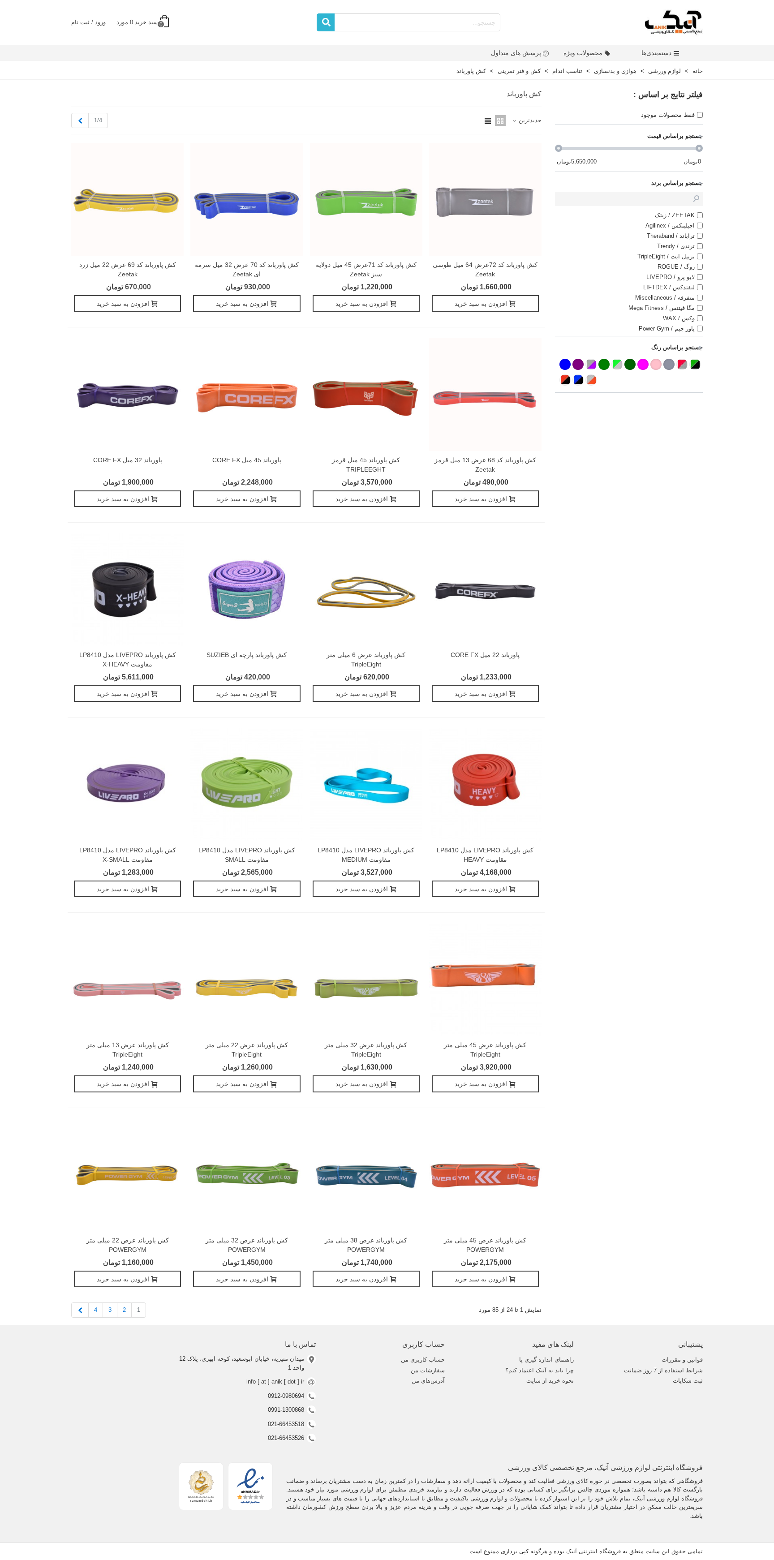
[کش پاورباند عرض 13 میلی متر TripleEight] (127, 980)
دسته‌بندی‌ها (656, 52)
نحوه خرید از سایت (550, 1380)
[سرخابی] (643, 364)
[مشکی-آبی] (578, 380)
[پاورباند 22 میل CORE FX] (485, 589)
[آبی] (565, 364)
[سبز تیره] (630, 364)
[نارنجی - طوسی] (591, 380)
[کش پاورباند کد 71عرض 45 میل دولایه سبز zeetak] (366, 199)
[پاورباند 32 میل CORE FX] (127, 394)
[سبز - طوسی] (617, 364)
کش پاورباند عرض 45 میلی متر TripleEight (485, 1049)
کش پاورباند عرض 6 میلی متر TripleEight (366, 659)
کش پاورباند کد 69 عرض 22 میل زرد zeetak (127, 269)
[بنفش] (578, 364)
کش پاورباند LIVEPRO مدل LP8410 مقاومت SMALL (246, 855)
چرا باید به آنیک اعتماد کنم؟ (539, 1370)
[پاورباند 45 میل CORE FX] (246, 394)
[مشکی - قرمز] (565, 380)
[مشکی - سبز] (695, 364)
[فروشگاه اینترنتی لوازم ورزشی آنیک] (674, 22)
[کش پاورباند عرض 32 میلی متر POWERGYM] (246, 1175)
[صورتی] (656, 364)
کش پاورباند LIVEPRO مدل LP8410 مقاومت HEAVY (485, 855)
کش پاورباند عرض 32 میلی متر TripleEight (366, 1049)
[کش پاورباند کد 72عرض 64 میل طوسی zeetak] (485, 199)
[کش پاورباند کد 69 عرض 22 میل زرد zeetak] (127, 199)
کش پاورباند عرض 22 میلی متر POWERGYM (127, 1245)
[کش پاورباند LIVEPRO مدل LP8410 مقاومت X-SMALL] (127, 784)
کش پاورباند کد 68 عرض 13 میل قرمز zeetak (485, 464)
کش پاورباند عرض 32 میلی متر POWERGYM (247, 1245)
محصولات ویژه (582, 52)
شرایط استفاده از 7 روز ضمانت (663, 1370)
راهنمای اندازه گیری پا (546, 1359)
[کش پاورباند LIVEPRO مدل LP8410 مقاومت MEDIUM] (366, 784)
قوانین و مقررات (682, 1359)
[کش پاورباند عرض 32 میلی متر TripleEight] (366, 980)
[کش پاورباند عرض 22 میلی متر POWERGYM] (127, 1175)
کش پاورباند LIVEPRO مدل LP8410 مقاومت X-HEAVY (127, 659)
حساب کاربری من (423, 1359)
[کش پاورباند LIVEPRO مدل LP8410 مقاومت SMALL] (246, 784)
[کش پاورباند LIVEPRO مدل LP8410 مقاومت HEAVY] (485, 784)
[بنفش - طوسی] (591, 364)
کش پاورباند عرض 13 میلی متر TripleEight (127, 1049)
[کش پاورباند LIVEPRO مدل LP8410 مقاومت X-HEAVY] (127, 589)
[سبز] (604, 364)
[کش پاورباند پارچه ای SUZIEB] (246, 589)
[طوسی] (669, 364)
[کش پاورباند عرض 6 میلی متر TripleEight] (366, 589)
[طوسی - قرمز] (682, 364)
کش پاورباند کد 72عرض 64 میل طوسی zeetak (485, 269)
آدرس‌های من (428, 1380)
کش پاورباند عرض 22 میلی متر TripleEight (247, 1049)
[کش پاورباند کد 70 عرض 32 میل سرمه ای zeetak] (246, 199)
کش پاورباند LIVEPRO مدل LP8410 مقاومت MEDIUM (366, 855)
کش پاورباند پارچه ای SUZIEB (246, 654)
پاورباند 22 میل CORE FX (485, 654)
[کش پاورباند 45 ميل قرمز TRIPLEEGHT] (366, 394)
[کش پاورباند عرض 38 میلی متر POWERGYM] (366, 1175)
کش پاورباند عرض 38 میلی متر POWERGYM (366, 1245)
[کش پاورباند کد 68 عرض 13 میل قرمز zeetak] (485, 394)
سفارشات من (428, 1370)
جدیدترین (529, 120)
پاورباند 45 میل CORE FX (246, 460)
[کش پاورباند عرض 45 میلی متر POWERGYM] (485, 1175)
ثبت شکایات (688, 1380)
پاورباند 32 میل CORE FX (127, 460)
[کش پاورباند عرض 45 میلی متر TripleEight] (485, 980)
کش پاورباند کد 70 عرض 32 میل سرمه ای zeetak (247, 269)
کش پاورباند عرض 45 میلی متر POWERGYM (485, 1245)
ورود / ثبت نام (88, 22)
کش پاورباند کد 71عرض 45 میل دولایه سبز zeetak (366, 269)
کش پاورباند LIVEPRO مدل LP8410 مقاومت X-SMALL (127, 855)
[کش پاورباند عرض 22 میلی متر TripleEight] (246, 980)
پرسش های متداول (516, 52)
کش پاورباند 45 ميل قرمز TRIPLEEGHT (366, 464)
